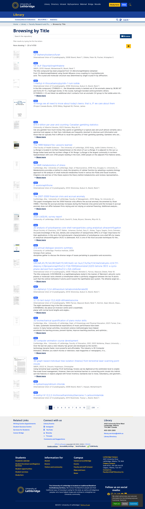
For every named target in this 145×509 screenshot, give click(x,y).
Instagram (49, 427)
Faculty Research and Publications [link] (39, 24)
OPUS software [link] (60, 444)
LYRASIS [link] (87, 444)
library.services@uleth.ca (113, 433)
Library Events (49, 424)
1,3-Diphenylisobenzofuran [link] (46, 54)
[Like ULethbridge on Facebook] (108, 494)
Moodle (98, 4)
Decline (125, 504)
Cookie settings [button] (52, 446)
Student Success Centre (22, 427)
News (76, 473)
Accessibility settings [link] (67, 446)
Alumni (47, 461)
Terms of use (85, 505)
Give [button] (124, 5)
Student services (21, 472)
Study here (19, 475)
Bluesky (49, 433)
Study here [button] (114, 5)
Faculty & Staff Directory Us (113, 472)
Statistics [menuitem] (53, 20)
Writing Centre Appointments (24, 424)
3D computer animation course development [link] (55, 340)
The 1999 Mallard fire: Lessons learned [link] (52, 145)
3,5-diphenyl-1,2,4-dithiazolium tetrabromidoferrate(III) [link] (60, 289)
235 (93, 407)
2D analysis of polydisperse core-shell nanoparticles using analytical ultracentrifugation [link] (77, 227)
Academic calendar (22, 461)
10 (84, 407)
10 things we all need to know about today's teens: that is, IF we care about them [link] (74, 103)
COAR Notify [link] (94, 446)
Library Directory (110, 436)
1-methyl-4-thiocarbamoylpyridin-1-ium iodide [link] (56, 83)
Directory (55, 4)
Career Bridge (18, 433)
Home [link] (15, 24)
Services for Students (21, 430)
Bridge (90, 4)
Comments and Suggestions (54, 439)
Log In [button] (126, 20)
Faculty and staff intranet (83, 467)
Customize (133, 504)
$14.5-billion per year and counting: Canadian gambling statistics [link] (65, 124)
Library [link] (23, 24)
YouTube (49, 430)
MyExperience (73, 4)
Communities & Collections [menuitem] (25, 20)
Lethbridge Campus (110, 457)
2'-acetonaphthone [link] (43, 185)
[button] (130, 5)
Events (76, 464)
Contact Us (107, 470)
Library (47, 4)
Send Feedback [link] (81, 446)
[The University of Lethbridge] (28, 490)
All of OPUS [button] (42, 20)
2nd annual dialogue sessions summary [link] (53, 248)
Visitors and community (53, 467)
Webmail (83, 4)
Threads (49, 436)
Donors (47, 464)
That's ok (117, 504)
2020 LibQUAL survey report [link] (47, 216)
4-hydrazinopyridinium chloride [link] (49, 384)
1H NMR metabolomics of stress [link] (49, 165)
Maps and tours (79, 470)
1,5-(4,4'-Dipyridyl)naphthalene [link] (48, 65)
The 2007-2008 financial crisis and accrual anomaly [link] (59, 196)
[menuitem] (42, 20)
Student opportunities (23, 469)
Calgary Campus (109, 463)
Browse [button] (126, 36)
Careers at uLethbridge (82, 461)
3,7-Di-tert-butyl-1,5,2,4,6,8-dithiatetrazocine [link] (55, 300)
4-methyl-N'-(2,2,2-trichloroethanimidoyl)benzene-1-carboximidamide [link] (68, 395)
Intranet (63, 4)
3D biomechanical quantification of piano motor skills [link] (60, 320)
